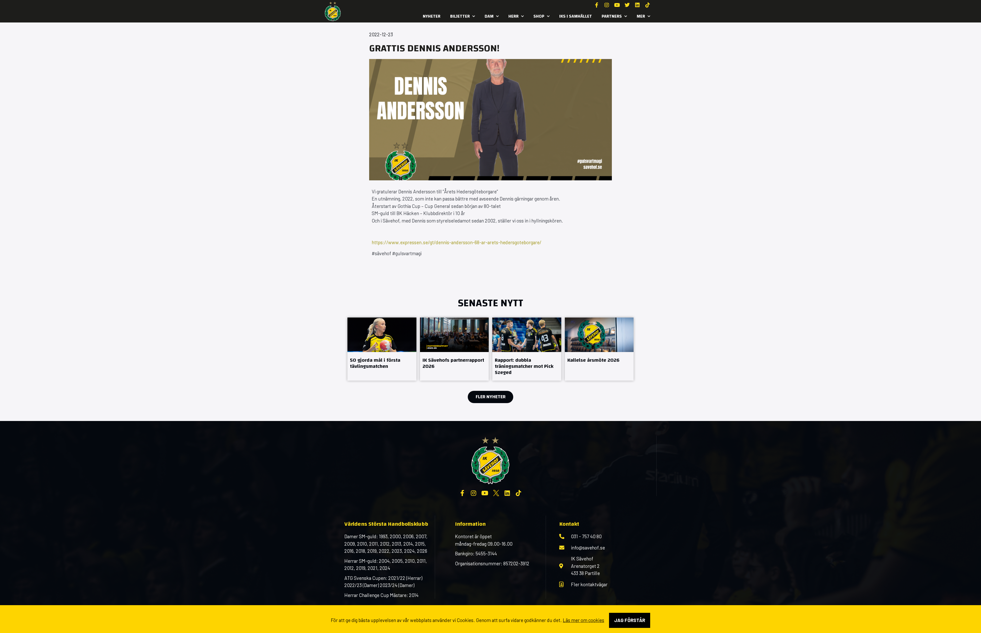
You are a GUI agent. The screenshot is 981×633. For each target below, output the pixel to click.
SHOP (538, 16)
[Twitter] (627, 5)
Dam (489, 16)
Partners (612, 16)
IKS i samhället (575, 16)
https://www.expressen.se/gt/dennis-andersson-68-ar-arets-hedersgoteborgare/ (457, 242)
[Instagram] (607, 5)
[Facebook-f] (596, 5)
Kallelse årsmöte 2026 (593, 360)
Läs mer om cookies (583, 620)
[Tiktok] (648, 5)
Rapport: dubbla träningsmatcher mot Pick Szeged (524, 366)
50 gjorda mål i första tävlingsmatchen (375, 363)
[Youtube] (617, 5)
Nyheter (431, 16)
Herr (513, 16)
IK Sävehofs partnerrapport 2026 (453, 363)
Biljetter (460, 16)
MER (641, 16)
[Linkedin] (637, 5)
